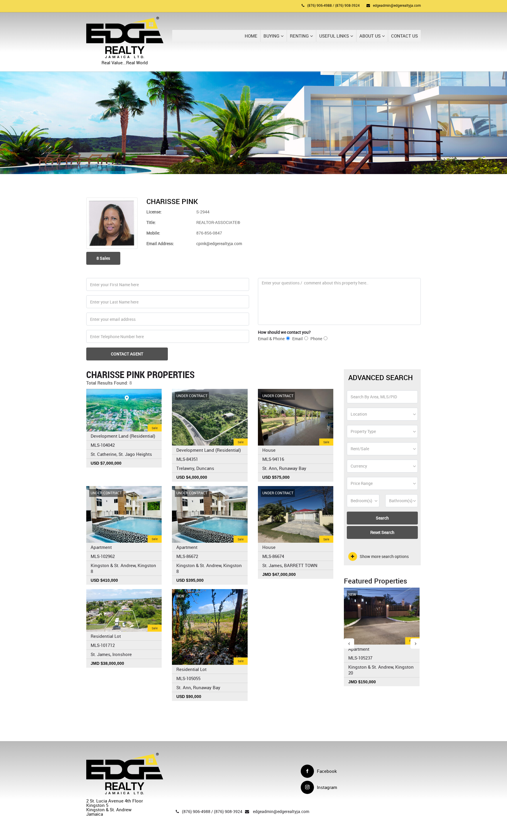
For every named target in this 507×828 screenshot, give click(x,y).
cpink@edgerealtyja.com (219, 243)
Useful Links (334, 36)
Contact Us (404, 36)
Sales (103, 258)
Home (251, 36)
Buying (271, 36)
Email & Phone (271, 338)
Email (297, 338)
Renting (299, 36)
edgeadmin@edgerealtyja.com (397, 5)
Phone (316, 338)
